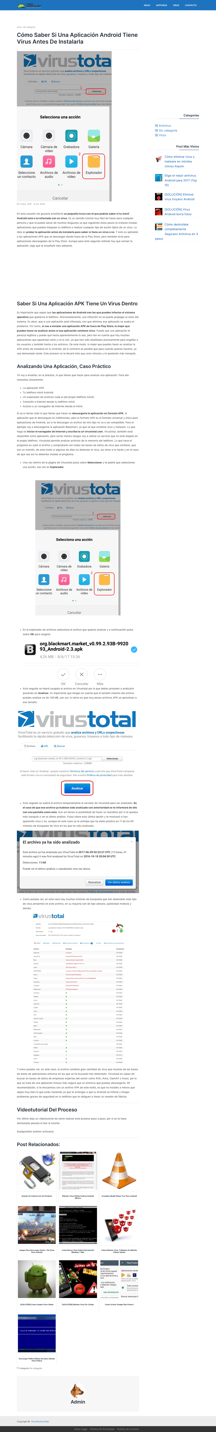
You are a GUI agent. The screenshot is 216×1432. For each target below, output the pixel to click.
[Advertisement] (78, 272)
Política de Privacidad (102, 1429)
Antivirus (164, 125)
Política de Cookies (128, 1429)
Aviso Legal (80, 1429)
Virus (162, 135)
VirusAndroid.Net (40, 1421)
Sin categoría (35, 1368)
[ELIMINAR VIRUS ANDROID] (29, 9)
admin (78, 1402)
